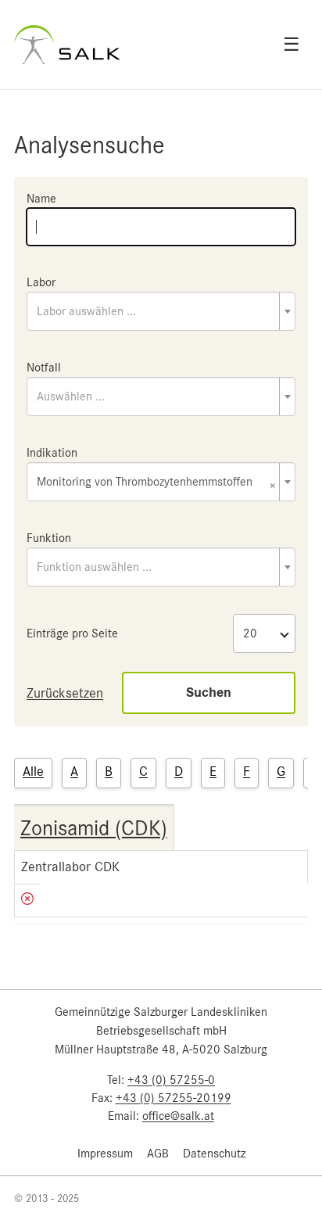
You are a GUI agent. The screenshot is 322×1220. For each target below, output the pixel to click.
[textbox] (161, 311)
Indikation (52, 453)
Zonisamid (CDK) (93, 828)
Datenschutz (214, 1153)
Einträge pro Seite (72, 633)
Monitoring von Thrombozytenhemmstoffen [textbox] (156, 483)
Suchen (208, 692)
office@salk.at (178, 1116)
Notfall (44, 368)
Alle (33, 771)
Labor (41, 282)
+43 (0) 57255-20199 (173, 1098)
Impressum (105, 1153)
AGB (158, 1153)
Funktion (49, 538)
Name (41, 199)
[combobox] (161, 311)
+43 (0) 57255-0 (171, 1080)
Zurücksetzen (65, 693)
